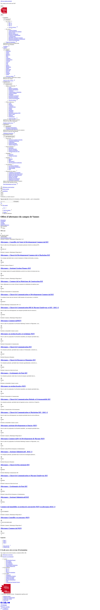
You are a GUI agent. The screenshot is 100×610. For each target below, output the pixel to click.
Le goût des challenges (14, 165)
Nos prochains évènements (14, 167)
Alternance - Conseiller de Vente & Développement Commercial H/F (25, 242)
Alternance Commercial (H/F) (11, 528)
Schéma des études (13, 143)
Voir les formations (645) (6, 238)
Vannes (5, 212)
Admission (11, 154)
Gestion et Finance (13, 30)
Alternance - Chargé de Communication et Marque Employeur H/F (24, 475)
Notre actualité (12, 168)
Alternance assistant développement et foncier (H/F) (19, 425)
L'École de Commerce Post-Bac (15, 139)
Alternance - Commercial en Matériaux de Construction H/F (22, 281)
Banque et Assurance (13, 88)
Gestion (10, 109)
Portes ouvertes (5, 189)
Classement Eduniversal (14, 141)
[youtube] (9, 603)
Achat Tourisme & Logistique (15, 31)
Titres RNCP (11, 161)
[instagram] (3, 603)
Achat (10, 87)
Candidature (5, 191)
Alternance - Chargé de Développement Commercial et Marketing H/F (25, 255)
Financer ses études (13, 155)
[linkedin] (5, 603)
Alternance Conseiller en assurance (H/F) (15, 517)
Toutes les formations (10, 572)
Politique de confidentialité (9, 597)
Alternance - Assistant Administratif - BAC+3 (16, 452)
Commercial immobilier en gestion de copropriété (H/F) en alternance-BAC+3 (28, 507)
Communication (12, 36)
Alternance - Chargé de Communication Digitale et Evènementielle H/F (25, 399)
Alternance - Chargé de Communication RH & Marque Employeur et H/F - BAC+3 (30, 307)
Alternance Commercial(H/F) (11, 321)
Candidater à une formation (14, 172)
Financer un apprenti (13, 150)
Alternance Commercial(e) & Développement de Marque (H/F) (23, 439)
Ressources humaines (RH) (14, 113)
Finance (10, 108)
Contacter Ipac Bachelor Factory (16, 173)
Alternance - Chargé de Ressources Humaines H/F (18, 360)
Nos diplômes (9, 562)
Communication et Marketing (15, 92)
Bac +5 (10, 25)
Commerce (11, 90)
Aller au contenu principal (6, 1)
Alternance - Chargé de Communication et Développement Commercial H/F (27, 294)
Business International (13, 34)
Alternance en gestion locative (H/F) (13, 386)
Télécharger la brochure (14, 179)
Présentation (3, 220)
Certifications (11, 142)
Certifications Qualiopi (11, 576)
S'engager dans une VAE (14, 151)
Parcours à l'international (11, 127)
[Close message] (2, 6)
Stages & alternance (5, 225)
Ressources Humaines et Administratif (17, 39)
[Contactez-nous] (1, 203)
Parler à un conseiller (13, 176)
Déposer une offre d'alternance (15, 175)
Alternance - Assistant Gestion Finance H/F (16, 268)
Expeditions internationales (12, 128)
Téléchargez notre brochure (8, 187)
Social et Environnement (14, 40)
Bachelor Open (12, 32)
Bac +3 (10, 24)
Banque (10, 104)
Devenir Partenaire (13, 149)
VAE (7, 581)
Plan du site (5, 600)
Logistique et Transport (14, 95)
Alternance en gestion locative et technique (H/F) (18, 334)
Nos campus (8, 561)
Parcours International (10, 579)
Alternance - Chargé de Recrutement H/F (15, 465)
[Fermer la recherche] (2, 195)
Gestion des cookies (7, 598)
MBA (10, 160)
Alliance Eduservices (13, 144)
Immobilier (11, 94)
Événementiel (12, 116)
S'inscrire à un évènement (14, 178)
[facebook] (1, 603)
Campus (5, 47)
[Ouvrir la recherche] (2, 193)
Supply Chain (12, 114)
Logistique (11, 111)
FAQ (10, 169)
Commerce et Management (14, 35)
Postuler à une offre (13, 177)
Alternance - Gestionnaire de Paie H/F (14, 373)
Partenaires (11, 147)
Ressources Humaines (13, 97)
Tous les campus (7, 210)
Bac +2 (10, 23)
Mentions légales (6, 596)
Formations (3, 221)
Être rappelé (5, 205)
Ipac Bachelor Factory (11, 560)
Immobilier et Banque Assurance (16, 37)
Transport (11, 115)
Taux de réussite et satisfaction (15, 162)
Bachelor (11, 159)
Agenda (2, 222)
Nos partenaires (9, 563)
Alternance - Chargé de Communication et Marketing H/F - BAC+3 (24, 412)
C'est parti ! (16, 201)
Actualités (3, 223)
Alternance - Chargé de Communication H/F (16, 347)
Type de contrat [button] (5, 235)
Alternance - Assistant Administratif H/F (15, 497)
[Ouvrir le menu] (2, 15)
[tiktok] (7, 603)
